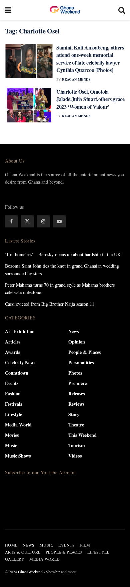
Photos (75, 372)
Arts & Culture (23, 552)
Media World (18, 424)
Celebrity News (20, 362)
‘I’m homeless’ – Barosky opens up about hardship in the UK (63, 254)
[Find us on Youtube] (59, 221)
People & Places (84, 352)
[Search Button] (121, 10)
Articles (12, 341)
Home (11, 545)
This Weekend (82, 434)
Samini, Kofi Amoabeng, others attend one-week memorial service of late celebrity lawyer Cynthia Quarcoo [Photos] (90, 58)
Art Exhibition (20, 331)
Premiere (77, 383)
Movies (12, 434)
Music (11, 445)
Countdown (16, 372)
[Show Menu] (8, 10)
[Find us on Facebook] (11, 221)
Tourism (76, 445)
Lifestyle (13, 414)
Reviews (76, 403)
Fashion (13, 393)
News (73, 331)
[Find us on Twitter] (27, 221)
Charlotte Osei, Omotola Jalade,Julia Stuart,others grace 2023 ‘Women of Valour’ (90, 99)
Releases (76, 393)
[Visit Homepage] (65, 10)
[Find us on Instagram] (43, 221)
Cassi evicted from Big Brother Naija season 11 (49, 304)
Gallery (14, 559)
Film (85, 545)
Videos (75, 455)
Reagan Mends (76, 79)
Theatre (76, 424)
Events (11, 383)
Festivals (13, 403)
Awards (12, 352)
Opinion (76, 341)
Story (73, 414)
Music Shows (18, 455)
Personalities (81, 362)
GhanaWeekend (30, 571)
